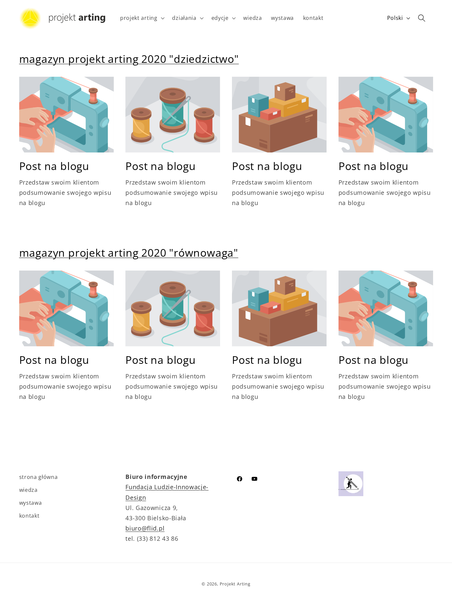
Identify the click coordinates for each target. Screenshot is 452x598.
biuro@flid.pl (144, 528)
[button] (141, 18)
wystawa (30, 502)
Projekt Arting (235, 584)
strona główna (38, 477)
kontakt (29, 515)
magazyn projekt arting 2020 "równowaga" (129, 252)
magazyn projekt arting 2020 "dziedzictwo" (129, 58)
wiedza (28, 489)
